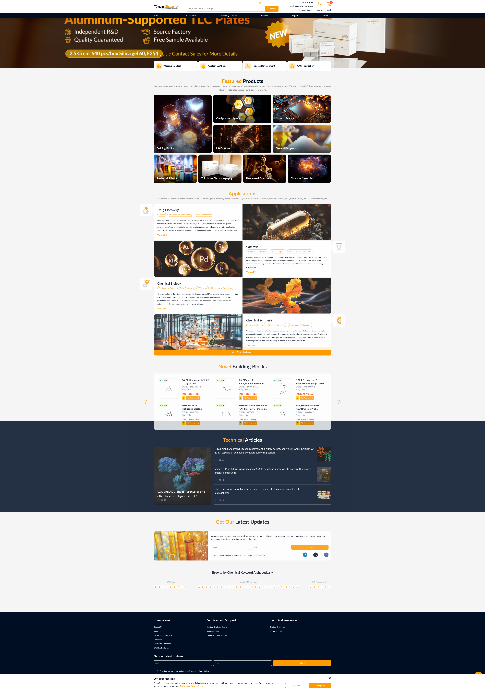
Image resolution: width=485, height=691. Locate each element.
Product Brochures (277, 627)
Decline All (296, 685)
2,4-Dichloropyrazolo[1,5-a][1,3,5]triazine (195, 380)
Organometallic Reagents (300, 323)
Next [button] (339, 400)
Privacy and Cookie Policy (256, 554)
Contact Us (158, 627)
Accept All (320, 685)
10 (330, 585)
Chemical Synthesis (259, 319)
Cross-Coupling (278, 250)
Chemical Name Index (162, 643)
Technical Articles (276, 631)
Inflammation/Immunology (180, 213)
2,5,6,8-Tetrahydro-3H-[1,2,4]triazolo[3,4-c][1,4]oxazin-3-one (307, 407)
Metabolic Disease (204, 213)
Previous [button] (145, 400)
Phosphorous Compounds (299, 250)
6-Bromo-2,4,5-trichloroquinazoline (191, 405)
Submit (310, 546)
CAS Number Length (161, 648)
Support (295, 15)
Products (158, 15)
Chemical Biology (169, 282)
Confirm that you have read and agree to (240, 554)
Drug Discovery (168, 209)
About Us (327, 15)
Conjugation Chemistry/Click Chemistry (176, 287)
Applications (191, 15)
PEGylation (203, 287)
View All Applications (241, 352)
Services (264, 15)
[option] (242, 43)
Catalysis (252, 245)
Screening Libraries (228, 15)
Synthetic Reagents (255, 323)
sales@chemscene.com (304, 6)
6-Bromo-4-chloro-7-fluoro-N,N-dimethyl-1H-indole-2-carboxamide (253, 407)
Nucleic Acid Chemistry (221, 287)
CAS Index (158, 639)
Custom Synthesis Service (217, 627)
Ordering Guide (213, 631)
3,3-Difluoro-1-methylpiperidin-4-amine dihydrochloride (251, 381)
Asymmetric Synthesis (257, 250)
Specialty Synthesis (276, 323)
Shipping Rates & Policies (217, 635)
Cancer (162, 213)
